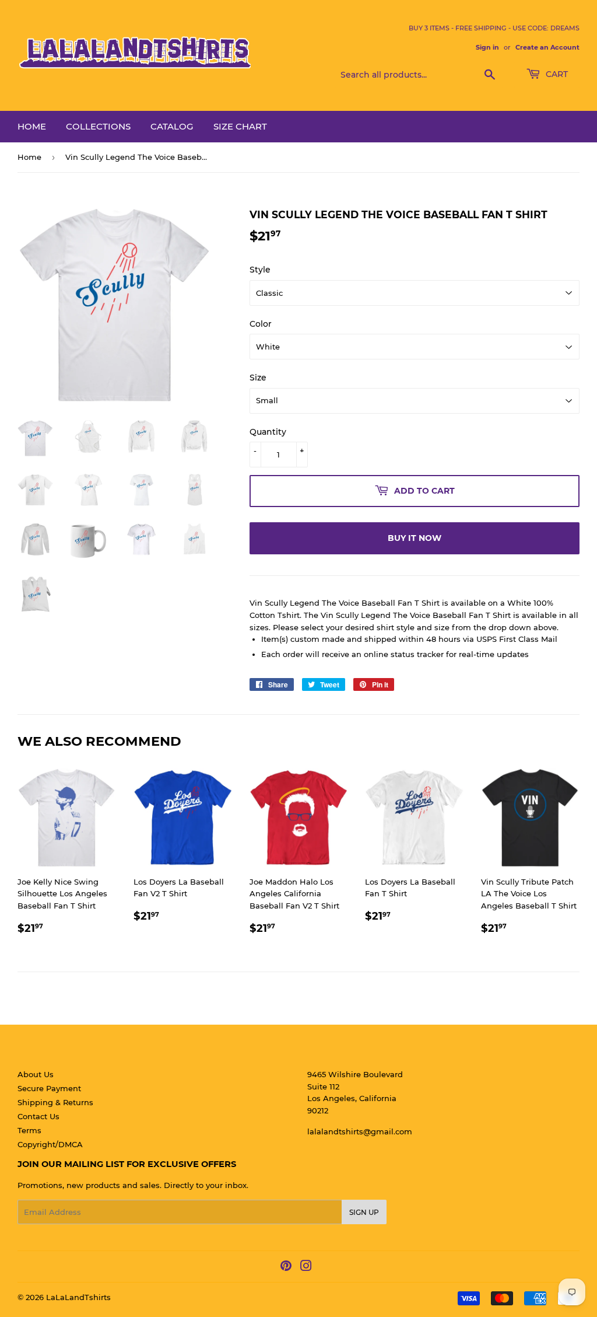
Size (258, 377)
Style (260, 269)
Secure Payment (49, 1088)
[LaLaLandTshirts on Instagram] (306, 1267)
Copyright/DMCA (50, 1144)
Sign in (487, 47)
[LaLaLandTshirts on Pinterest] (286, 1267)
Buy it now (414, 538)
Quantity (268, 432)
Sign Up (364, 1212)
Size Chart (240, 126)
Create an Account (547, 47)
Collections (98, 126)
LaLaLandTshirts (78, 1297)
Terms (29, 1130)
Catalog (172, 126)
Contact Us (38, 1116)
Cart (555, 74)
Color (261, 324)
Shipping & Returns (55, 1102)
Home (31, 126)
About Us (35, 1074)
